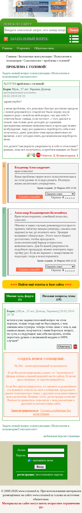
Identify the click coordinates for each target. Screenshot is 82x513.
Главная (7, 48)
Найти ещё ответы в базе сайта (41, 284)
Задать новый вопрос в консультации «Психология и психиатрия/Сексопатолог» (35, 74)
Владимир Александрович (32, 167)
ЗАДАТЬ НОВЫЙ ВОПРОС (29, 38)
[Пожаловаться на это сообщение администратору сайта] (38, 155)
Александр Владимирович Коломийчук (41, 212)
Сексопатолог (32, 60)
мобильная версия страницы (62, 436)
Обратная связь (44, 48)
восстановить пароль (49, 474)
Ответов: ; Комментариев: (59, 155)
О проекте (23, 48)
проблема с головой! (57, 60)
